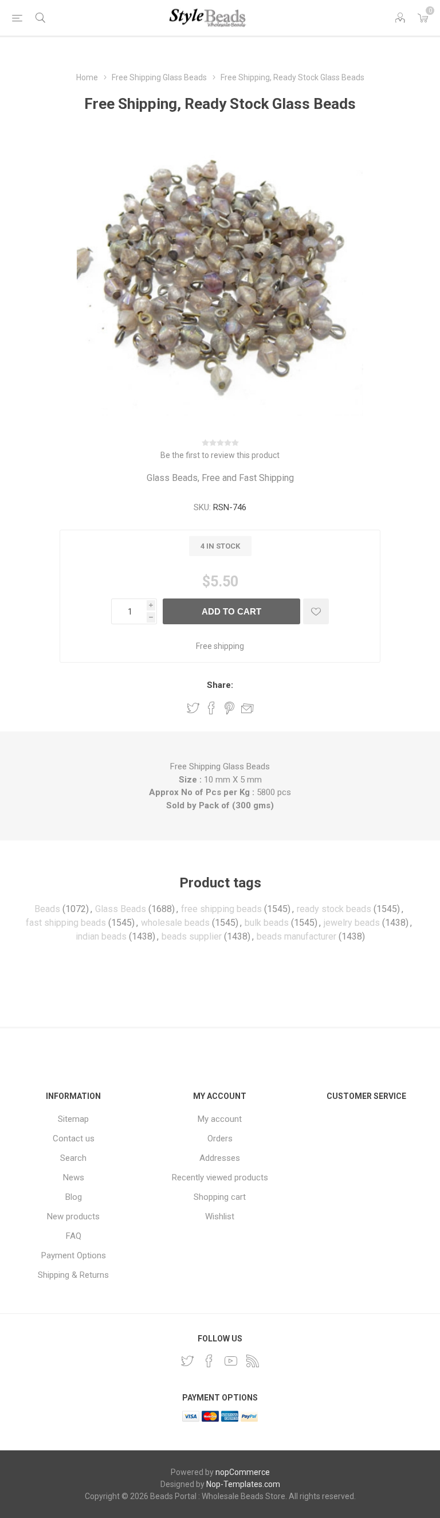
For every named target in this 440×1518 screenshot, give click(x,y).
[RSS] (252, 1361)
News (73, 1177)
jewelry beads (352, 922)
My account (220, 1119)
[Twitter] (187, 1361)
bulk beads (267, 922)
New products (73, 1216)
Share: (220, 685)
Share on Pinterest (229, 708)
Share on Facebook (211, 708)
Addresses (219, 1158)
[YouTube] (231, 1361)
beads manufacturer (296, 936)
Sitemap (73, 1119)
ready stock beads (334, 908)
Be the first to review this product (220, 455)
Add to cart (231, 611)
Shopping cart (220, 1197)
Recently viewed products (220, 1177)
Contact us (74, 1138)
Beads (47, 908)
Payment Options (73, 1255)
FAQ (73, 1236)
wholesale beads (175, 922)
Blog (73, 1197)
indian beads (101, 936)
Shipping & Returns (73, 1275)
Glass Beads (120, 908)
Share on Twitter (193, 708)
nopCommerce (242, 1472)
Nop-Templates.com (243, 1484)
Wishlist (219, 1216)
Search (73, 1158)
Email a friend (247, 708)
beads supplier (192, 936)
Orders (220, 1138)
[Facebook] (209, 1361)
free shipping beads (221, 908)
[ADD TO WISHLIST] (316, 611)
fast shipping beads (66, 922)
